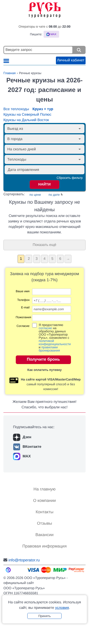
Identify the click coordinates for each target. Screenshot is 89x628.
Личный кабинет (70, 60)
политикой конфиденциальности (55, 342)
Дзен (27, 437)
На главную (45, 489)
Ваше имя (22, 291)
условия (62, 608)
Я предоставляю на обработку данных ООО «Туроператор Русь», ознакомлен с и (55, 337)
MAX (27, 456)
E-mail (25, 307)
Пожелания (23, 317)
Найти (44, 184)
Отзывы (44, 523)
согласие (45, 328)
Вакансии (44, 534)
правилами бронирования (49, 348)
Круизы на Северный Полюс (27, 115)
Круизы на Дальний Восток (26, 120)
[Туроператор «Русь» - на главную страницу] (44, 9)
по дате (54, 194)
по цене (35, 194)
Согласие (22, 326)
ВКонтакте (32, 447)
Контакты (44, 512)
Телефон (23, 300)
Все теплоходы (16, 109)
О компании (44, 500)
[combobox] (41, 128)
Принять (44, 616)
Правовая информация (44, 546)
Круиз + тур (42, 109)
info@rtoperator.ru (24, 560)
